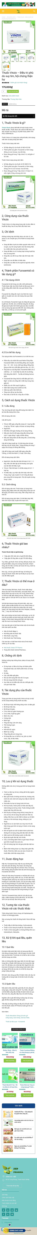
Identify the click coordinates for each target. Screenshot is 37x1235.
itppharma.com (18, 1233)
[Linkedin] (16, 1210)
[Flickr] (7, 1210)
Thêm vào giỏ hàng (13, 91)
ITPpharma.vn (8, 1222)
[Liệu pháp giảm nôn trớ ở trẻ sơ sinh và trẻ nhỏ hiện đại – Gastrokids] (8, 1122)
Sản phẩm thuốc (11, 17)
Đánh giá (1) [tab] (12, 104)
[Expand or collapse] (19, 116)
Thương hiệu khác (16, 99)
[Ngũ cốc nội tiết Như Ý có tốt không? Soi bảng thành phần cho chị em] (8, 1148)
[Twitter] (7, 1214)
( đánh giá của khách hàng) (18, 82)
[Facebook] (3, 1210)
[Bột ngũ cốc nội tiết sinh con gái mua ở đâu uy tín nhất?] (8, 1131)
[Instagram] (12, 1210)
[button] (3, 11)
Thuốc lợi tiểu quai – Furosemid (15, 1021)
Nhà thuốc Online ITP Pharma (13, 647)
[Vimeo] (12, 1214)
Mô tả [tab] (5, 104)
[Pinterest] (3, 1214)
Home (3, 17)
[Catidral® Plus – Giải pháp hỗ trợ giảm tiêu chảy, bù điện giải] (8, 1114)
